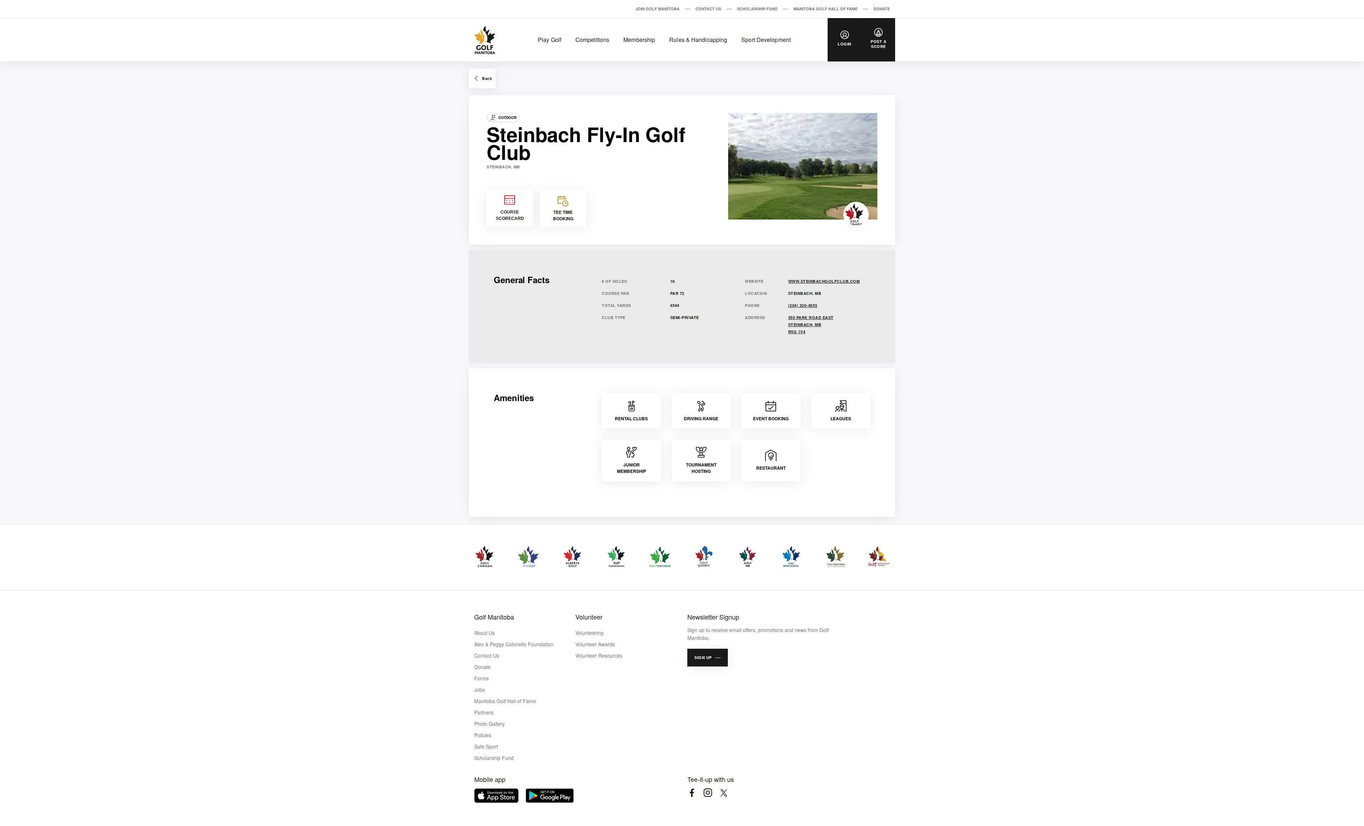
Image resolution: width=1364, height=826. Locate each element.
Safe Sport (486, 746)
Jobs (479, 689)
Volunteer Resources (598, 655)
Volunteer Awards (595, 644)
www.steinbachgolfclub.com (824, 281)
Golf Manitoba (494, 616)
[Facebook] (691, 792)
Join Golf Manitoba (657, 8)
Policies (482, 735)
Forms (481, 678)
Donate (881, 8)
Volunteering (589, 632)
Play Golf (549, 40)
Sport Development (766, 40)
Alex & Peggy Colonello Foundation (513, 644)
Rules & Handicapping (698, 40)
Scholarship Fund (757, 8)
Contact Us (708, 8)
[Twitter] (723, 792)
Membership (639, 40)
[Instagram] (707, 792)
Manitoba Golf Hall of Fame (825, 8)
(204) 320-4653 (802, 305)
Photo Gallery (489, 723)
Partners (483, 712)
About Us (484, 632)
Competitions (592, 40)
